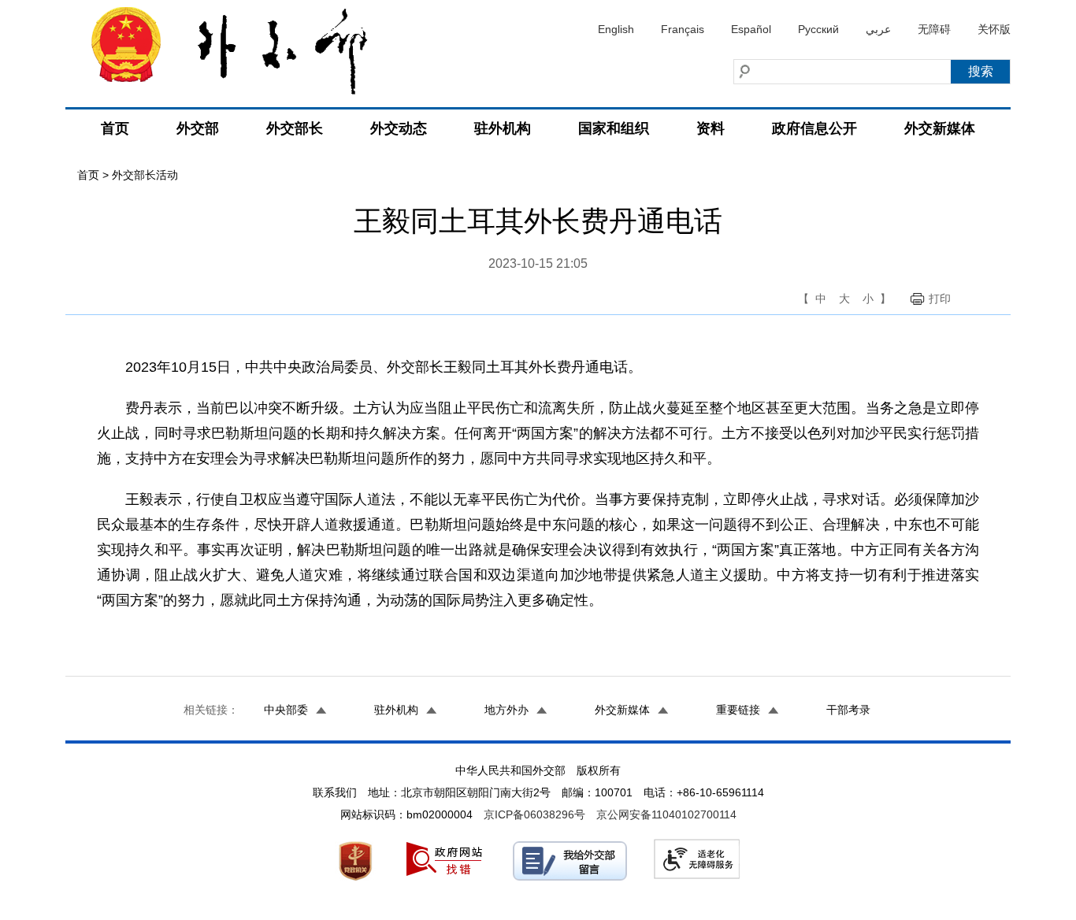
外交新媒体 (939, 128)
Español (751, 29)
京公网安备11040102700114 (666, 814)
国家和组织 (613, 128)
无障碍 (934, 29)
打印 (940, 298)
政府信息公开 (814, 128)
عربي (878, 29)
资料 (710, 128)
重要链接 (738, 709)
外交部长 (294, 128)
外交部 (197, 128)
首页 (115, 128)
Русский (818, 29)
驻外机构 (502, 128)
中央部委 (286, 709)
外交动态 (398, 128)
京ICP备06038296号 (534, 814)
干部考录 (848, 709)
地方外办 (506, 709)
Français (682, 29)
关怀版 (994, 29)
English (616, 29)
